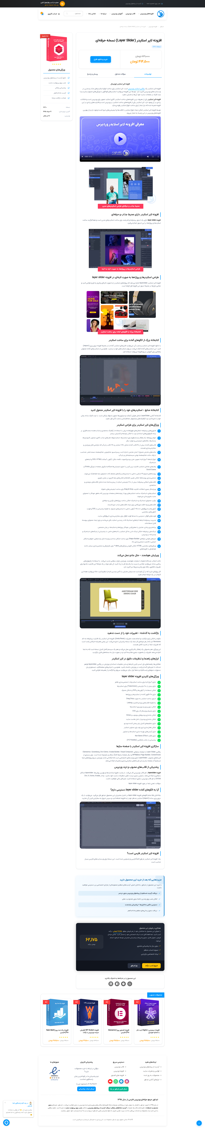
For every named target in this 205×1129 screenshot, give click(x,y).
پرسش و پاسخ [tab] (92, 74)
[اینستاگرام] (127, 1081)
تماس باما (92, 14)
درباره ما (103, 14)
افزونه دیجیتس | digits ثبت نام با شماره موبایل (148, 1031)
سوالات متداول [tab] (120, 74)
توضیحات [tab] (147, 74)
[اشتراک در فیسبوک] (117, 983)
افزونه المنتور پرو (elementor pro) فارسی (118, 1031)
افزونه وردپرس (153, 26)
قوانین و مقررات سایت (151, 1071)
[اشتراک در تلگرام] (123, 983)
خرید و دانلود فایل (101, 59)
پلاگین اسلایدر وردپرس (136, 89)
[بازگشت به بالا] (199, 1123)
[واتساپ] (116, 1081)
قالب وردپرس (130, 14)
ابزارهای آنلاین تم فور (151, 1080)
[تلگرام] (121, 1081)
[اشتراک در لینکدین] (110, 983)
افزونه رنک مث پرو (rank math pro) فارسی (57, 1031)
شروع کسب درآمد (151, 966)
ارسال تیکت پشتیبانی (86, 1089)
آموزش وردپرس (117, 14)
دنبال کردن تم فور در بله (118, 1089)
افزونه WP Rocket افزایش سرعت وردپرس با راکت (89, 1031)
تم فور (162, 26)
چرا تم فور (134, 966)
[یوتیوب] (110, 1081)
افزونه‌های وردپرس (147, 14)
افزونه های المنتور (117, 1075)
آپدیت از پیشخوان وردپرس (149, 1067)
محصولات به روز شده (151, 1075)
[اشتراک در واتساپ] (129, 983)
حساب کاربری (52, 14)
